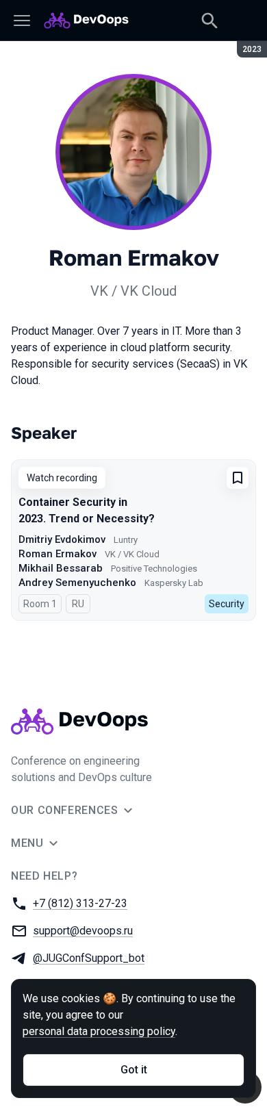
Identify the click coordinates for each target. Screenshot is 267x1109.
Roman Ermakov (57, 553)
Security (226, 603)
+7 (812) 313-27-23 (80, 903)
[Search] (209, 20)
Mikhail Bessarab (60, 568)
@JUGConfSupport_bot (88, 958)
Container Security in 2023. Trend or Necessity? (86, 510)
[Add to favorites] (238, 478)
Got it (133, 1069)
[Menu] (22, 20)
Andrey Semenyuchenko (77, 582)
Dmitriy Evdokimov (61, 539)
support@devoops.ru (83, 930)
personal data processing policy (99, 1031)
